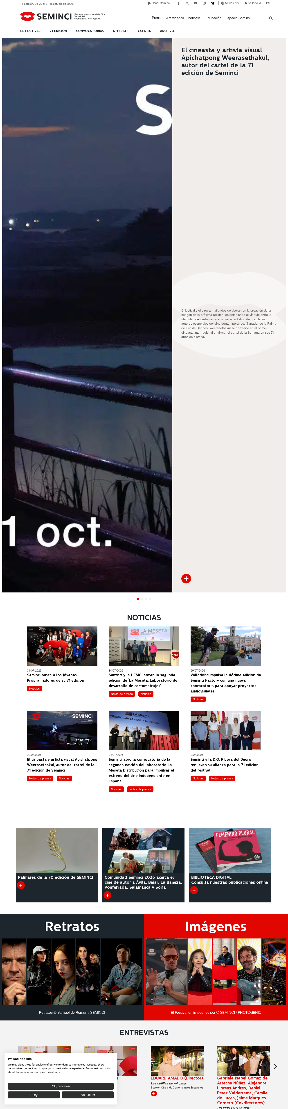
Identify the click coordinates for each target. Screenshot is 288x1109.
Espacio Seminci (237, 18)
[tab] (14, 971)
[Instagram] (204, 3)
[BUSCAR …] (271, 18)
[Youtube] (196, 3)
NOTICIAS (120, 31)
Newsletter (232, 3)
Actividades (175, 18)
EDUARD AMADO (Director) (177, 1078)
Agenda (144, 31)
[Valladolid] (246, 3)
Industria (193, 18)
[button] (157, 18)
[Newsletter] (222, 3)
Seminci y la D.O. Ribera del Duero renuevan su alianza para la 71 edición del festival (225, 765)
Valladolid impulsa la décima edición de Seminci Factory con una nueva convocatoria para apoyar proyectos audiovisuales (226, 683)
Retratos (72, 927)
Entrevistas (144, 1033)
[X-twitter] (187, 3)
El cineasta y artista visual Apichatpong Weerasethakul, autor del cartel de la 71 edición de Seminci (62, 765)
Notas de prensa (122, 694)
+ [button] (8, 999)
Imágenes (216, 927)
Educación (213, 18)
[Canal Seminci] (149, 3)
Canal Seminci (161, 3)
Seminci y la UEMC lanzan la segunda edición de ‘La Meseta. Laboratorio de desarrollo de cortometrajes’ (143, 681)
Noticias (34, 688)
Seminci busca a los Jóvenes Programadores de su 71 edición (55, 678)
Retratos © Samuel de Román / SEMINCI (72, 1012)
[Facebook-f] (179, 3)
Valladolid (254, 3)
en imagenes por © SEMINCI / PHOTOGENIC (224, 1012)
